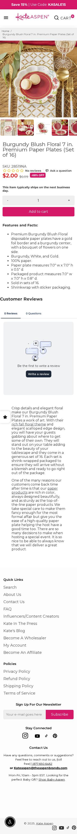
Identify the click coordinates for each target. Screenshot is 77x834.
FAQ (7, 609)
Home (5, 31)
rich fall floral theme (29, 424)
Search (10, 587)
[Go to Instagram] (25, 737)
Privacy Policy (16, 671)
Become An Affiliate (22, 652)
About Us (12, 594)
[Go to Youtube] (37, 737)
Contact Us (14, 602)
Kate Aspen (44, 823)
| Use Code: (38, 5)
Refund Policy (16, 678)
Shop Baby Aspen (51, 779)
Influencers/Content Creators (31, 616)
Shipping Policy (18, 686)
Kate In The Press (20, 623)
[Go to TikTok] (46, 737)
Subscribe (59, 714)
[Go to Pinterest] (55, 737)
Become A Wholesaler (24, 638)
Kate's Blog (14, 630)
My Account (14, 645)
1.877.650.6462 (41, 763)
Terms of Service (19, 693)
